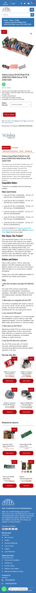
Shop (11, 20)
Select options (9, 453)
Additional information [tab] (10, 151)
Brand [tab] (21, 151)
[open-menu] (32, 10)
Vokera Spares (9, 122)
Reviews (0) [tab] (28, 151)
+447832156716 (11, 583)
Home (6, 20)
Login (13, 3)
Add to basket (9, 114)
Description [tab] (6, 148)
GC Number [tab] (14, 148)
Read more (9, 412)
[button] (31, 33)
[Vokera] (9, 136)
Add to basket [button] (9, 380)
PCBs (17, 20)
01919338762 (10, 580)
